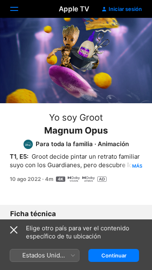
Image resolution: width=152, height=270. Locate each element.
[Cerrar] (13, 230)
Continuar (113, 255)
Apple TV (74, 9)
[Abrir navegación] (19, 9)
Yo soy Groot (76, 117)
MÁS (137, 166)
